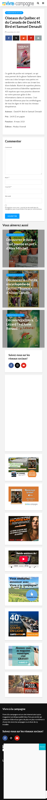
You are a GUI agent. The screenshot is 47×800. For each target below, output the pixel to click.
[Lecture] (12, 567)
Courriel (8, 187)
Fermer (42, 747)
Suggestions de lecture (14, 13)
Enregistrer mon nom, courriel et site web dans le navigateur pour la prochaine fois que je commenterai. (23, 208)
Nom (7, 177)
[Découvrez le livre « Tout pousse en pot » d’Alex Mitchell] (23, 248)
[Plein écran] (35, 567)
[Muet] (30, 567)
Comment (8, 147)
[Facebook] (11, 365)
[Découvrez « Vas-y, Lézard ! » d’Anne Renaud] (23, 328)
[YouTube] (23, 365)
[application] (24, 559)
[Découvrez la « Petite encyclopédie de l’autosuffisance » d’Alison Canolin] (23, 288)
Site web (8, 196)
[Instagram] (17, 365)
